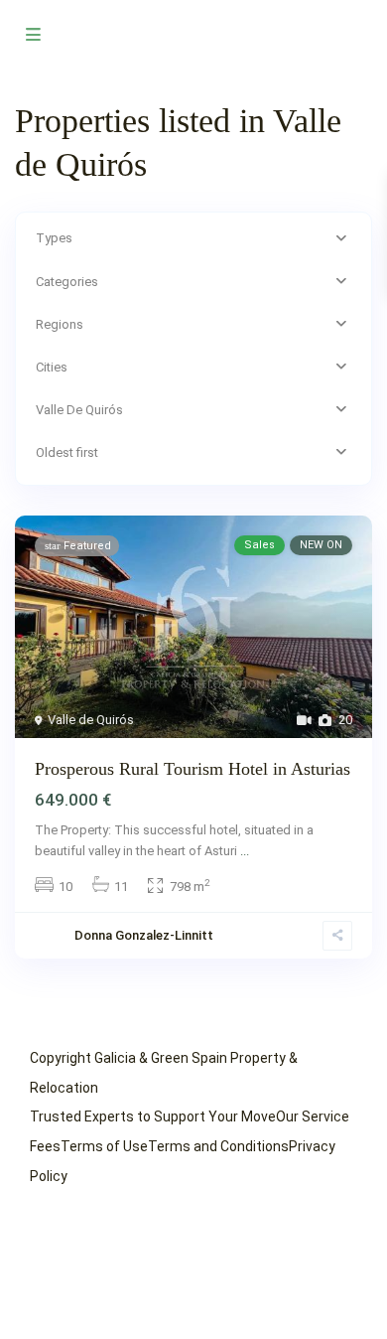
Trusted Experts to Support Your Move (153, 1116)
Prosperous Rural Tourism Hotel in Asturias (192, 769)
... (244, 850)
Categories (67, 281)
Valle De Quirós (79, 409)
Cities (51, 367)
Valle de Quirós (91, 719)
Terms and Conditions (218, 1146)
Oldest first (67, 452)
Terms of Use (104, 1146)
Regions (59, 324)
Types (54, 237)
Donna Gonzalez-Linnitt (143, 935)
